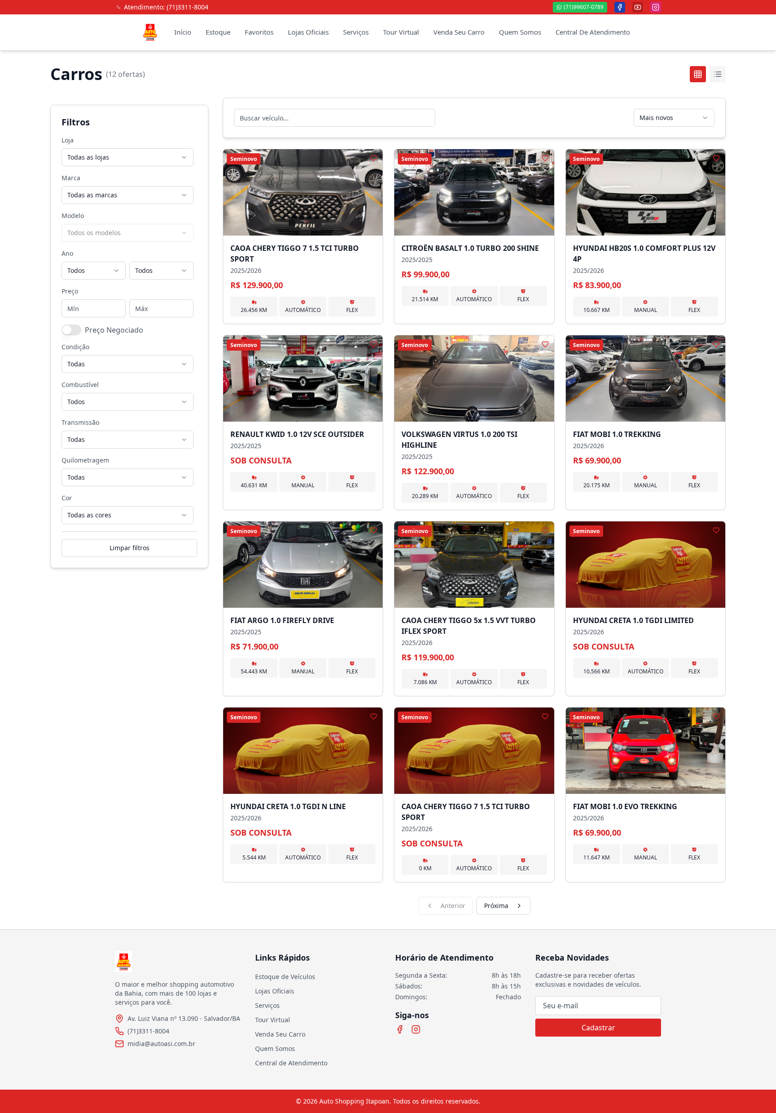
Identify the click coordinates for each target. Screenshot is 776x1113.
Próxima (496, 905)
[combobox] (128, 157)
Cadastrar (598, 1028)
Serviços (356, 31)
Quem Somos (520, 31)
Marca (71, 178)
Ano (67, 253)
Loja (68, 140)
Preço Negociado (114, 330)
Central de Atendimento (291, 1063)
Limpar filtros (130, 547)
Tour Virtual (401, 31)
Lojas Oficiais (308, 31)
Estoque (218, 31)
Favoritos (259, 31)
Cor (67, 498)
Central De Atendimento (593, 31)
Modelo (73, 215)
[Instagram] (415, 1029)
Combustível (80, 384)
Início (182, 31)
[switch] (71, 330)
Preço (70, 291)
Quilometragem (85, 460)
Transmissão (80, 422)
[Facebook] (399, 1029)
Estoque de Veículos (285, 976)
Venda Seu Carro (459, 31)
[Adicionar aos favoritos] (373, 158)
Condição (75, 347)
